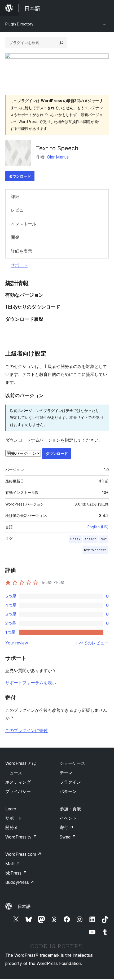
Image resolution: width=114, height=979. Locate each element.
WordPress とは (20, 763)
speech (91, 539)
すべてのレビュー (92, 643)
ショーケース (72, 763)
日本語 (24, 906)
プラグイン (70, 782)
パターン (68, 791)
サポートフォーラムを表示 (30, 682)
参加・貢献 (70, 808)
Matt (12, 863)
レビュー (19, 210)
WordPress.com (23, 854)
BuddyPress (19, 882)
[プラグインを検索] (61, 42)
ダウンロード (20, 176)
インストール (23, 223)
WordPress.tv (21, 837)
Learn (10, 808)
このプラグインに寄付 (26, 730)
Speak (75, 539)
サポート (19, 265)
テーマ (66, 772)
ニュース (13, 772)
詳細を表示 (21, 251)
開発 (15, 237)
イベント (68, 818)
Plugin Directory (19, 24)
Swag (68, 837)
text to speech (95, 550)
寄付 (66, 827)
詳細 (15, 196)
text (104, 539)
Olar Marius (58, 157)
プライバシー (18, 791)
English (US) (98, 527)
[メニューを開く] (105, 8)
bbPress (16, 873)
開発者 (11, 827)
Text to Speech (57, 148)
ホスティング (18, 782)
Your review (16, 643)
